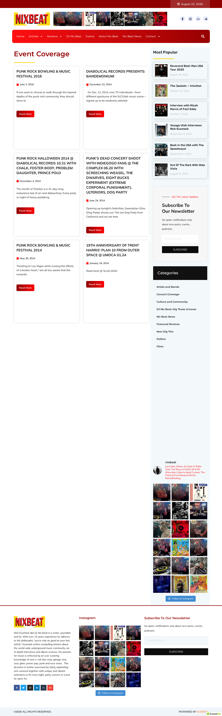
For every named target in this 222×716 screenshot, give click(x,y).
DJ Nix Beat (73, 36)
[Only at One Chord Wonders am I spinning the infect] (180, 565)
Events (90, 36)
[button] (203, 36)
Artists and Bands (168, 286)
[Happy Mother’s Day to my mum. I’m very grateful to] (198, 565)
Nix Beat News (132, 36)
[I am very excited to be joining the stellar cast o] (180, 547)
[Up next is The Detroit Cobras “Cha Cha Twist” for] (60, 19)
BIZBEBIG (202, 711)
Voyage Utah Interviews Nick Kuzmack (186, 127)
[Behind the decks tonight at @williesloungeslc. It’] (132, 19)
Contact (151, 36)
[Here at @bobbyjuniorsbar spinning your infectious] (161, 584)
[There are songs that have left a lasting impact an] (103, 19)
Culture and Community (172, 301)
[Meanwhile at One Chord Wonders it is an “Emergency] (161, 547)
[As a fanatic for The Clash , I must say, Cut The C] (75, 19)
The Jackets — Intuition (186, 85)
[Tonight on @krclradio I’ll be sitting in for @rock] (160, 19)
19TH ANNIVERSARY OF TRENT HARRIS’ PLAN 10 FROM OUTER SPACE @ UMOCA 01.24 (112, 250)
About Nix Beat (108, 36)
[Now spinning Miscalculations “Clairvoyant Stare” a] (161, 565)
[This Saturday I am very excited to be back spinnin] (198, 584)
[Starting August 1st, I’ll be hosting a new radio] (89, 19)
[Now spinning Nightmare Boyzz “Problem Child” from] (198, 547)
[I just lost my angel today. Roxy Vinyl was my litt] (146, 19)
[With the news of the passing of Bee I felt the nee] (198, 529)
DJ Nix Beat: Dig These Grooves (176, 309)
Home (20, 36)
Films (160, 346)
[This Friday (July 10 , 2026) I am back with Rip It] (117, 19)
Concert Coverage (168, 294)
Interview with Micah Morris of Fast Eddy (184, 107)
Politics (161, 339)
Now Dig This (165, 331)
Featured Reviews (168, 324)
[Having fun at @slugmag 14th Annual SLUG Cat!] (180, 584)
